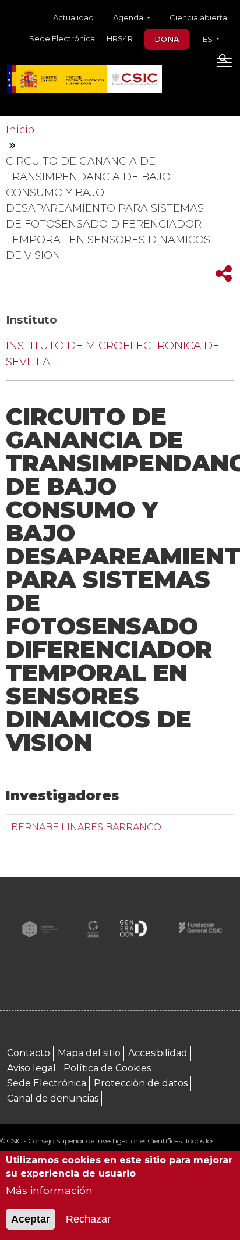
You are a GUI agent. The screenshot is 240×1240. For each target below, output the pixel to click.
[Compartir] (223, 273)
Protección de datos (141, 1083)
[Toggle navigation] (224, 65)
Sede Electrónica (62, 38)
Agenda (129, 17)
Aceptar (30, 1219)
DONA (166, 39)
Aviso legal (31, 1068)
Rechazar (88, 1219)
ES (208, 39)
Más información (49, 1190)
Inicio (20, 129)
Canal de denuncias (52, 1098)
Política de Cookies (107, 1068)
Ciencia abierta (198, 17)
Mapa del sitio (89, 1052)
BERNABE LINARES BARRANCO (86, 827)
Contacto (28, 1052)
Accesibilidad (158, 1052)
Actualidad (73, 17)
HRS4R (120, 38)
